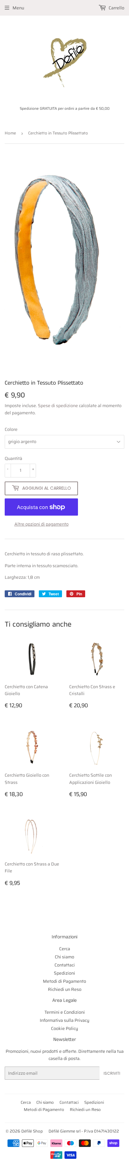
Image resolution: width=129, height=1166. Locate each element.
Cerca (64, 948)
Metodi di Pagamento (64, 981)
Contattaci (64, 965)
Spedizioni (64, 973)
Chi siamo (64, 956)
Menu (18, 7)
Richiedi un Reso (64, 989)
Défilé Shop (32, 1131)
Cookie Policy (64, 1028)
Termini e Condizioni (64, 1012)
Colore (11, 429)
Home (10, 133)
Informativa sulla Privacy (64, 1020)
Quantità (13, 458)
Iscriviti (112, 1073)
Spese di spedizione (58, 405)
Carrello (116, 7)
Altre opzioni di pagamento (41, 524)
